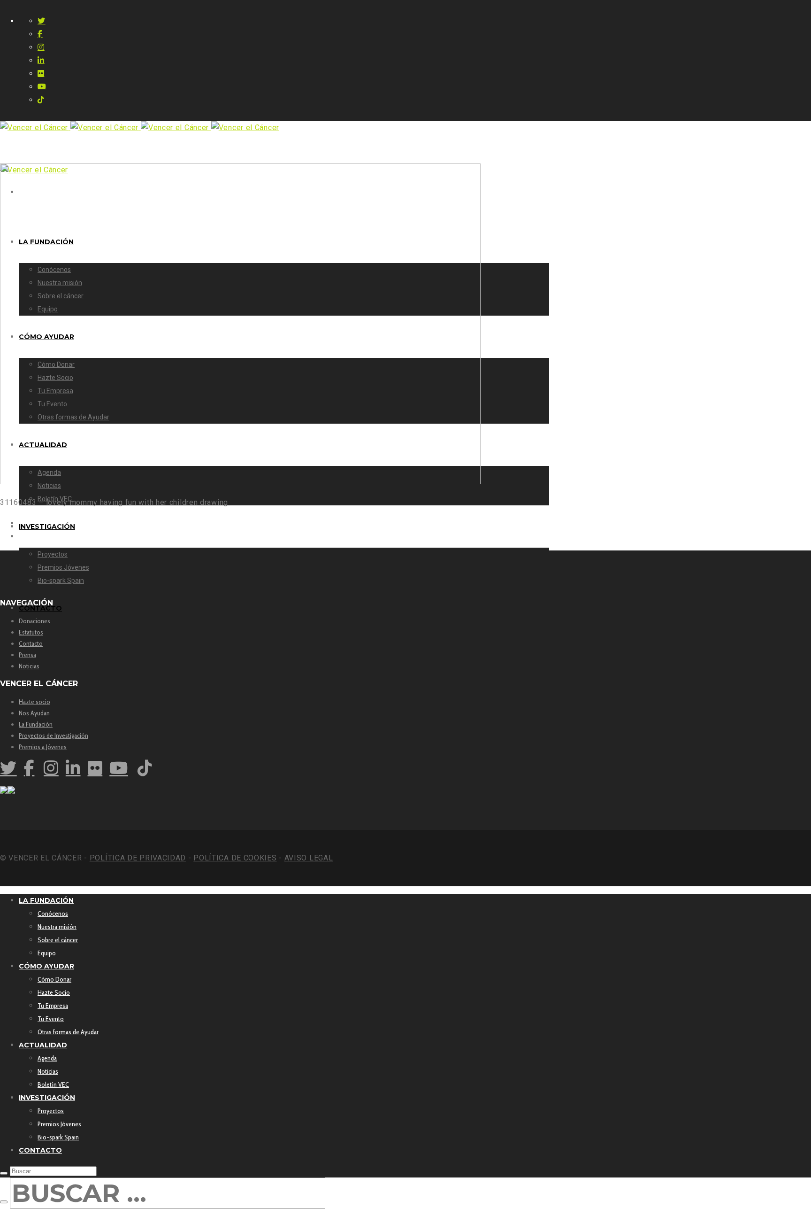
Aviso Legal (308, 857)
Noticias (29, 666)
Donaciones (34, 621)
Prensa (27, 655)
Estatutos (31, 632)
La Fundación (36, 724)
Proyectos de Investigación (53, 735)
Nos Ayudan (34, 713)
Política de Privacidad (138, 857)
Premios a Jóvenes (43, 747)
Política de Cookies (234, 857)
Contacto (31, 643)
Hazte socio (34, 701)
